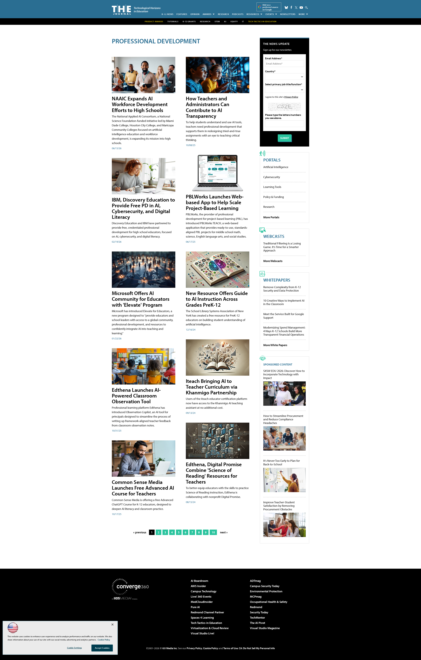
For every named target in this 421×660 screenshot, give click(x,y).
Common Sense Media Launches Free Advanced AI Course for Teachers (143, 488)
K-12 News (167, 14)
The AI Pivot (257, 623)
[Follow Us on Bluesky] (286, 7)
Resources (253, 14)
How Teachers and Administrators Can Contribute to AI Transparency (207, 107)
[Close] (112, 624)
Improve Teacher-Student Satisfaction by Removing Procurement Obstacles (279, 506)
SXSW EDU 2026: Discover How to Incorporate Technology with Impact (284, 374)
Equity (234, 21)
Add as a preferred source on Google (270, 7)
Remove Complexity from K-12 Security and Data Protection (282, 289)
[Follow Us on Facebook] (291, 7)
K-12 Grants (189, 21)
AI (225, 21)
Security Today (259, 612)
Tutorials (172, 21)
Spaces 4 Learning (202, 617)
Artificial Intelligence (275, 167)
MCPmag (255, 596)
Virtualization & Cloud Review (210, 628)
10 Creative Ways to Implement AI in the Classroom (283, 302)
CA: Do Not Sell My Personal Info (257, 648)
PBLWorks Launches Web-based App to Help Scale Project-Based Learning (215, 202)
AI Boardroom (199, 581)
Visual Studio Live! (202, 633)
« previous (139, 532)
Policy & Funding (273, 197)
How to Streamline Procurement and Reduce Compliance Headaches (283, 419)
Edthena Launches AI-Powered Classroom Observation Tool (136, 396)
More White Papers (275, 345)
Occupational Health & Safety (268, 602)
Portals (272, 160)
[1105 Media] (131, 616)
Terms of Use (230, 648)
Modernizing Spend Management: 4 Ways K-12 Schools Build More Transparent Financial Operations (284, 331)
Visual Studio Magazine (265, 628)
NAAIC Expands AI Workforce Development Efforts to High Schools (140, 104)
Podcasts (238, 14)
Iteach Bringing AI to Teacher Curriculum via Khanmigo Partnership (211, 387)
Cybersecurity (271, 177)
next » (224, 532)
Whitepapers (276, 280)
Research (223, 14)
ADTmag (255, 581)
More (302, 14)
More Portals (271, 217)
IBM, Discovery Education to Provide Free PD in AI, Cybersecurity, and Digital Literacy (143, 208)
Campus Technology (203, 591)
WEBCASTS (273, 236)
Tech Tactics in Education (206, 623)
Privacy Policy (291, 96)
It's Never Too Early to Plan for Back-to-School (281, 462)
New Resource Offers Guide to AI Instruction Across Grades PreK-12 (217, 299)
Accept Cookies (102, 648)
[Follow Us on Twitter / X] (296, 7)
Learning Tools (272, 187)
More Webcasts (273, 261)
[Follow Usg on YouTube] (301, 7)
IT (243, 21)
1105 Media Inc (168, 648)
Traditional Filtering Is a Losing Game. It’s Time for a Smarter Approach (282, 246)
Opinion (195, 14)
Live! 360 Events (201, 596)
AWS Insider (198, 586)
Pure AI (195, 607)
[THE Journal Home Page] (136, 9)
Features (181, 14)
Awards (207, 14)
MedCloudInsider (202, 602)
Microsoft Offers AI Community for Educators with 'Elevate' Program (140, 299)
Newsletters (288, 14)
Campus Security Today (264, 586)
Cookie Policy (210, 648)
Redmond (256, 607)
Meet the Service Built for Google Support (283, 315)
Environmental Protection (266, 591)
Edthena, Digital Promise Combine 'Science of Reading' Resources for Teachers (214, 473)
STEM (217, 21)
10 (213, 532)
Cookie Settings (74, 647)
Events (270, 14)
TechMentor (257, 617)
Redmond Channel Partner (207, 612)
